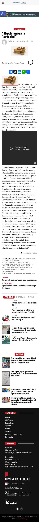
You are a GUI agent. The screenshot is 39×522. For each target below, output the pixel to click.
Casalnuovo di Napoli (10, 260)
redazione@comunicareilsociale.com (19, 467)
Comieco (27, 262)
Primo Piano (10, 423)
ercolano (6, 268)
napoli (29, 268)
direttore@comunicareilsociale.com (18, 453)
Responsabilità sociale (14, 434)
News (7, 429)
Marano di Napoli (18, 268)
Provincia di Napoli (19, 269)
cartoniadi (31, 258)
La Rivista (9, 437)
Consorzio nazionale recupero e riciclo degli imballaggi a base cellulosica (17, 265)
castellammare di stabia (12, 262)
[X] (15, 72)
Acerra (22, 258)
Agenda (8, 426)
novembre (6, 269)
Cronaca (8, 431)
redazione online (8, 271)
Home (7, 417)
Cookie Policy (23, 519)
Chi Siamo (9, 420)
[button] (3, 13)
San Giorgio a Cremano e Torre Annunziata (18, 273)
